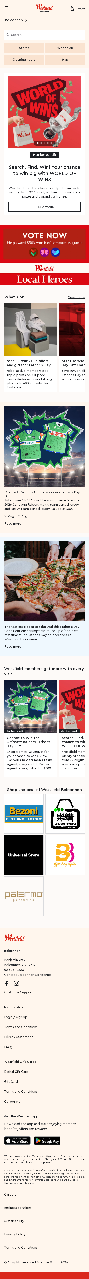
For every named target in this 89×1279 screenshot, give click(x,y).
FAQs (8, 1047)
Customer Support (18, 992)
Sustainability (14, 1221)
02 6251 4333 (14, 970)
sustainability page (23, 1183)
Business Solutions (17, 1207)
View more (76, 297)
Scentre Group (48, 1262)
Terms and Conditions (20, 1027)
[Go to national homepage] (14, 936)
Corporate (12, 1101)
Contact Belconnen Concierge (27, 974)
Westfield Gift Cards (20, 1061)
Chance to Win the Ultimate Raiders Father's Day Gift (29, 742)
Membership (13, 1007)
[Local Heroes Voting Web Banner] (44, 255)
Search (16, 34)
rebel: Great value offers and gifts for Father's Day (29, 363)
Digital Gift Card (16, 1071)
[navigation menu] (9, 8)
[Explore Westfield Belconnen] (44, 8)
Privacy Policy (14, 1234)
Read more (44, 207)
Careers (10, 1194)
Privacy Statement (18, 1037)
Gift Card (11, 1081)
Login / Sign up (15, 1017)
